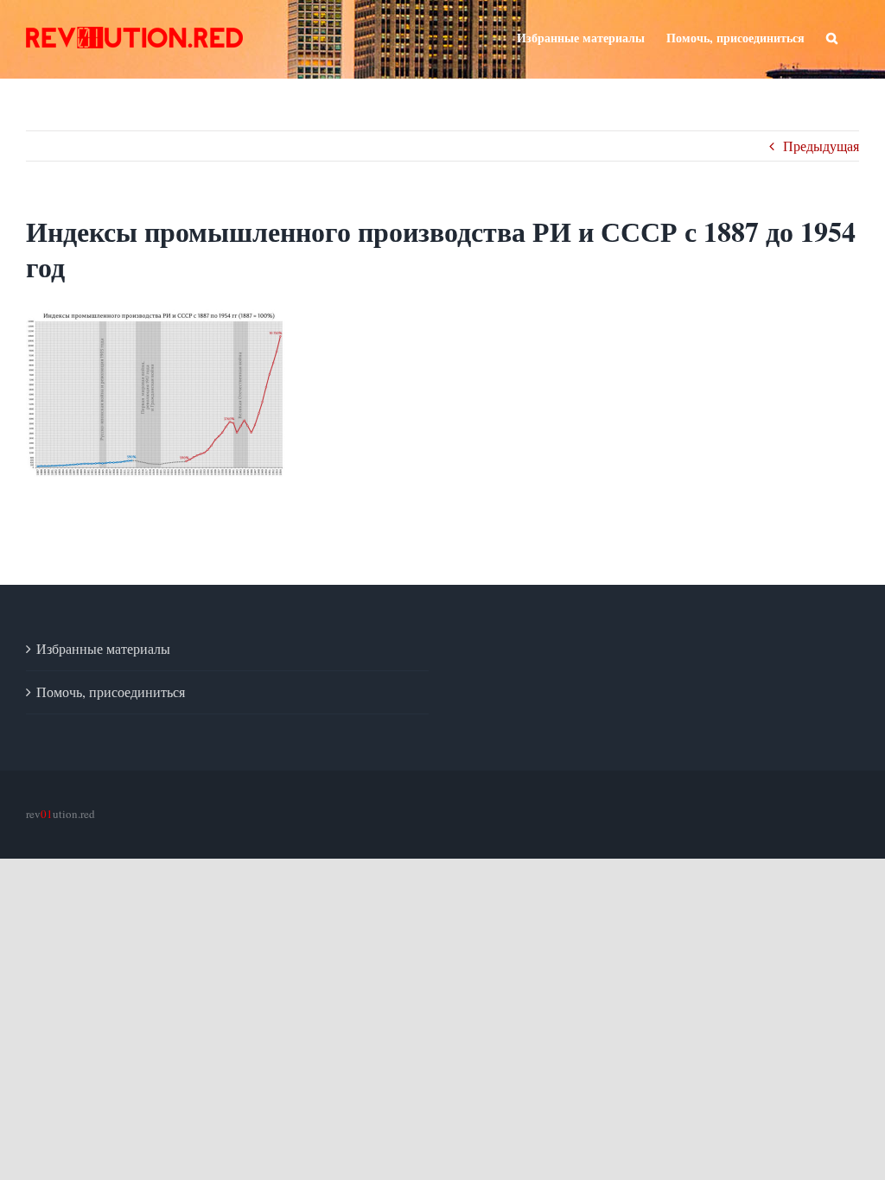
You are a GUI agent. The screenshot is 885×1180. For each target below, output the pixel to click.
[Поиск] (831, 36)
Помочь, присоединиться (110, 691)
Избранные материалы (103, 648)
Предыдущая (821, 145)
